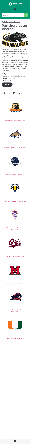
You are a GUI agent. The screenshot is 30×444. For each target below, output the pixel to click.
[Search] (26, 15)
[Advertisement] (15, 356)
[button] (15, 9)
